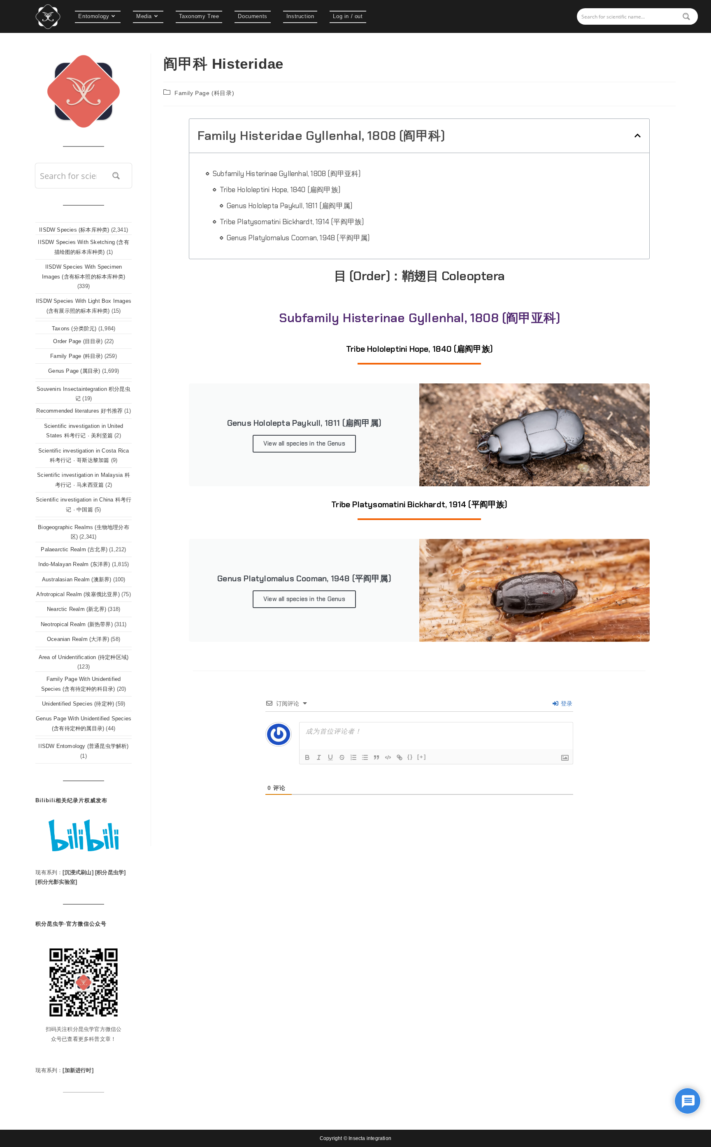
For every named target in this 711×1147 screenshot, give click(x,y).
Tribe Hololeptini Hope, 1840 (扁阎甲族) (280, 189)
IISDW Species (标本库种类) (74, 230)
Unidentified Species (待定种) (78, 704)
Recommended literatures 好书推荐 (79, 411)
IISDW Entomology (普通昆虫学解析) (83, 746)
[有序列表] (353, 757)
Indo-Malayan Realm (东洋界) (74, 564)
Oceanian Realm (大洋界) (78, 639)
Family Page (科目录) (204, 93)
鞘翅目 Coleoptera (453, 276)
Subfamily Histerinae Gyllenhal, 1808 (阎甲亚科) (287, 173)
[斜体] (319, 757)
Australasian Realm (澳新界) (77, 579)
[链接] (399, 757)
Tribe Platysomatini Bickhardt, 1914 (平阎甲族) (292, 221)
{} (410, 757)
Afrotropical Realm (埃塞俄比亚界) (77, 594)
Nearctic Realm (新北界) (76, 609)
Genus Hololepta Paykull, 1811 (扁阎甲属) (289, 205)
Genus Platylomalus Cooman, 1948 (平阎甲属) (298, 237)
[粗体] (307, 757)
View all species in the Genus (304, 443)
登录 (566, 703)
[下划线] (330, 757)
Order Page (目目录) (77, 341)
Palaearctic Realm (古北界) (74, 549)
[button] (637, 135)
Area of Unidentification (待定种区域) (83, 657)
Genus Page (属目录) (74, 371)
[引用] (376, 757)
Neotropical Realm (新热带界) (77, 624)
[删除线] (342, 757)
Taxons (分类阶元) (74, 328)
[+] (421, 757)
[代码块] (388, 757)
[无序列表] (365, 757)
